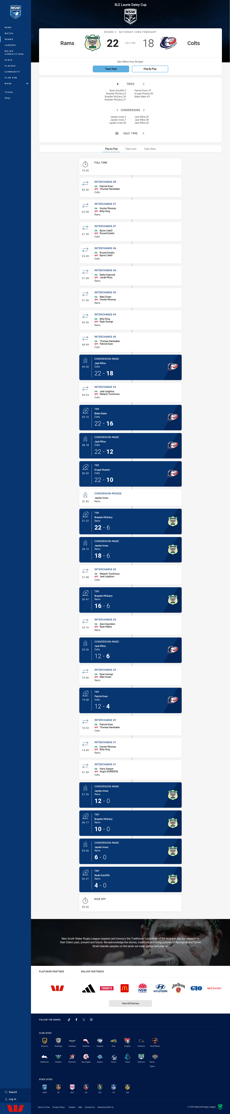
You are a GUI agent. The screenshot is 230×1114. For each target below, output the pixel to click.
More (8, 83)
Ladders (10, 45)
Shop (7, 97)
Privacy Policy (58, 1107)
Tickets (9, 92)
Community (12, 71)
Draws (9, 39)
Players (10, 66)
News (8, 27)
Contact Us (90, 1107)
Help (80, 1107)
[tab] (111, 148)
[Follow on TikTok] (69, 1020)
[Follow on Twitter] (84, 1020)
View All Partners (130, 1003)
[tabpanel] (130, 536)
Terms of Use (44, 1107)
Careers (72, 1107)
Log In (12, 1099)
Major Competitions (14, 52)
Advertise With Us (105, 1107)
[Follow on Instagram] (91, 1020)
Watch (9, 33)
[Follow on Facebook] (76, 1020)
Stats (9, 60)
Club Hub (11, 77)
